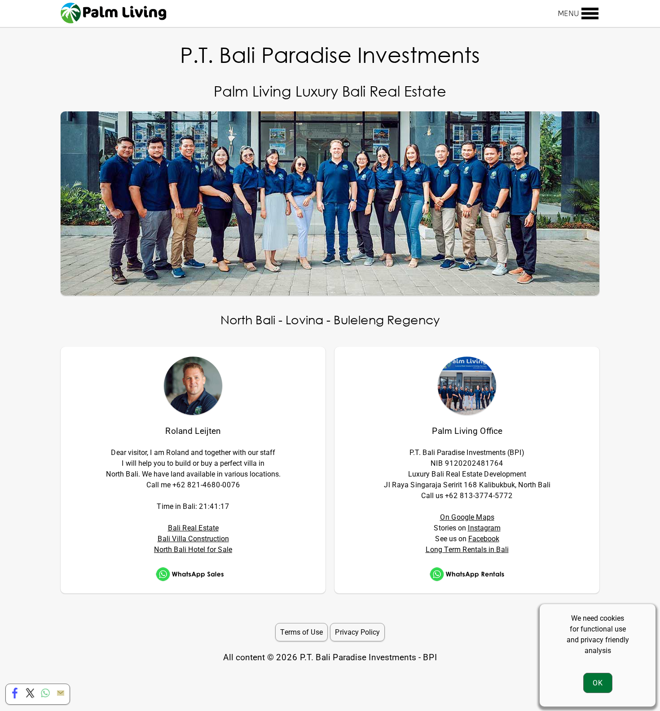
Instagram (484, 528)
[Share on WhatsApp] (45, 696)
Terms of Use (301, 632)
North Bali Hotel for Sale (193, 549)
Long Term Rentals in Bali (467, 549)
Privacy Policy (357, 632)
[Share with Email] (60, 696)
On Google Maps (467, 517)
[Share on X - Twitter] (30, 696)
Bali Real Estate (193, 528)
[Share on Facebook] (14, 696)
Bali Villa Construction (193, 538)
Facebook (483, 538)
